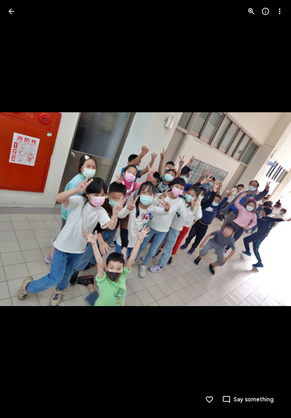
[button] (20, 209)
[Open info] (265, 11)
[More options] (280, 11)
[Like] (209, 399)
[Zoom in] (251, 11)
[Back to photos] (11, 11)
